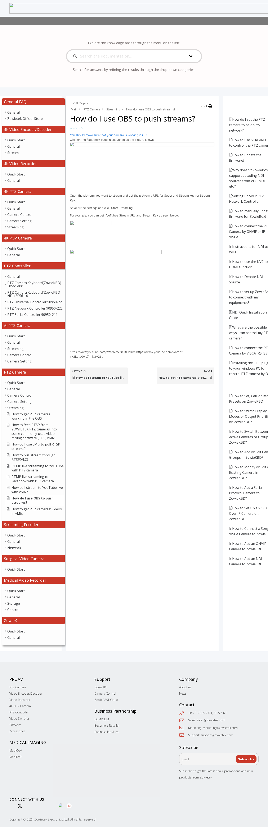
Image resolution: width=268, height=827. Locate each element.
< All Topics (80, 103)
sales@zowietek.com (211, 720)
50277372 (220, 713)
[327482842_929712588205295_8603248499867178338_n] (60, 806)
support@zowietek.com (217, 735)
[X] (20, 806)
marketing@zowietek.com (220, 728)
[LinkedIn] (28, 806)
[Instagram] (45, 806)
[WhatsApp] (11, 806)
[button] (206, 106)
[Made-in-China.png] (69, 806)
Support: (194, 735)
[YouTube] (36, 806)
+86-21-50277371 (200, 713)
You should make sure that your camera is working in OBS (109, 135)
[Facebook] (53, 806)
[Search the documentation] (75, 56)
